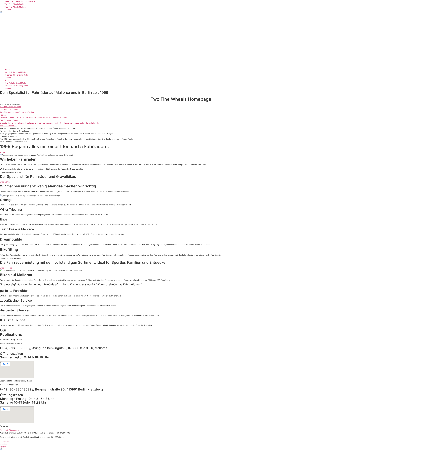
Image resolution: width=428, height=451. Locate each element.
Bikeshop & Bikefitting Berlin (16, 75)
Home (6, 69)
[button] (214, 449)
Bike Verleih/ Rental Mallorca (16, 72)
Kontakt (7, 77)
